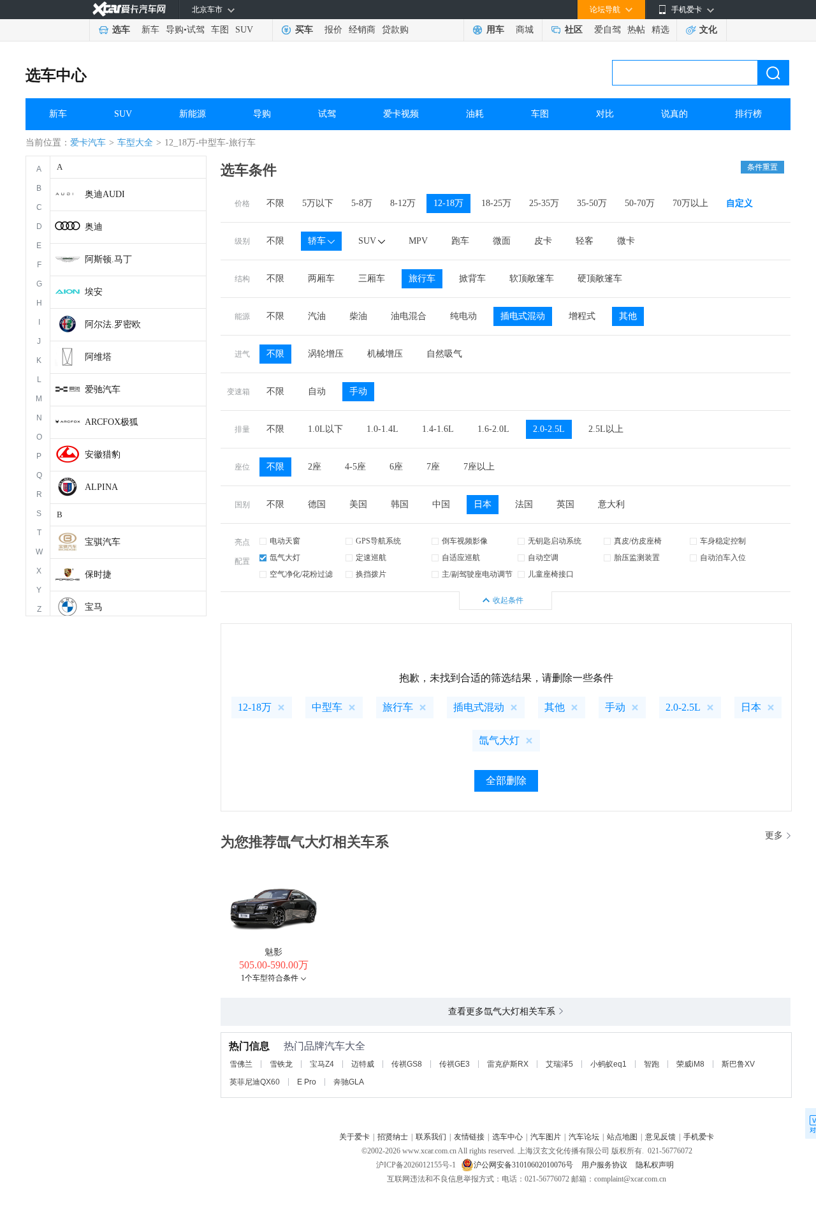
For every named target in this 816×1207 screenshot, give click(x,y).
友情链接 (469, 1136)
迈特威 (362, 1064)
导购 (175, 29)
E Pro (306, 1081)
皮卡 (543, 241)
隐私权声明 (655, 1164)
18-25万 (496, 203)
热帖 (636, 29)
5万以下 (317, 203)
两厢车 (321, 278)
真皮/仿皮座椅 (638, 541)
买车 (304, 29)
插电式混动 (522, 316)
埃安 (94, 292)
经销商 (362, 29)
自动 (317, 391)
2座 (314, 466)
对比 (605, 114)
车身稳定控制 (723, 541)
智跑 (651, 1064)
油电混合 (408, 316)
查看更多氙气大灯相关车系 (501, 1011)
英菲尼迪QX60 (254, 1081)
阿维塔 (98, 357)
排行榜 (748, 114)
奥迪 (94, 227)
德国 (317, 504)
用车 (495, 29)
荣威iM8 (690, 1064)
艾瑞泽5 (559, 1064)
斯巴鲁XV (738, 1064)
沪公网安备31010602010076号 (524, 1164)
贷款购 (395, 29)
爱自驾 (607, 29)
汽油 (317, 316)
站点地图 (622, 1136)
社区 (574, 29)
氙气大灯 (285, 557)
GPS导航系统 (378, 541)
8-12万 (403, 203)
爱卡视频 (401, 114)
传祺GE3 (454, 1064)
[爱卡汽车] (129, 9)
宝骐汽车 (102, 542)
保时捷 (98, 574)
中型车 (327, 707)
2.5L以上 (605, 429)
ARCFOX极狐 (111, 422)
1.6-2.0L (493, 429)
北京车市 (207, 9)
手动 (358, 391)
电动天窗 (285, 541)
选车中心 (56, 75)
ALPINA (101, 487)
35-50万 (592, 203)
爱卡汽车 (88, 142)
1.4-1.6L (438, 429)
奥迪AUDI (105, 194)
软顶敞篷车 (531, 278)
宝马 (94, 607)
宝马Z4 (322, 1064)
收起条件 (508, 600)
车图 (220, 29)
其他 (628, 316)
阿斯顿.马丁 (108, 259)
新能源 (192, 114)
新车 (150, 29)
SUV (244, 29)
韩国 (400, 504)
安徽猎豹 (102, 454)
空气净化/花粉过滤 (301, 574)
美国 (358, 504)
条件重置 (762, 167)
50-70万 (640, 203)
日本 (483, 504)
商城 (525, 29)
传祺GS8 (406, 1064)
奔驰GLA (348, 1081)
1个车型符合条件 (269, 978)
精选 (660, 29)
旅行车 (422, 278)
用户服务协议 (605, 1164)
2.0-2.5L (549, 429)
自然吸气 (444, 354)
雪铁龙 (281, 1064)
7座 (433, 466)
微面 (502, 241)
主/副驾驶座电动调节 (477, 574)
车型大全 (135, 142)
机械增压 (385, 354)
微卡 (626, 241)
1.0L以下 (325, 429)
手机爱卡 (698, 1136)
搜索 (773, 72)
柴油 (358, 316)
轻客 (585, 241)
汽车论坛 (584, 1136)
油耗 (475, 114)
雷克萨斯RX (507, 1064)
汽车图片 (545, 1136)
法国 (524, 504)
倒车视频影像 (465, 541)
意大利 (611, 504)
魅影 (273, 952)
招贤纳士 (392, 1136)
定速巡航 (371, 557)
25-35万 (544, 203)
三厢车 (371, 278)
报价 (333, 29)
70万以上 (690, 203)
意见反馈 (660, 1136)
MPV (418, 241)
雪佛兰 (240, 1064)
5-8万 (361, 203)
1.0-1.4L (382, 429)
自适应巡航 (461, 557)
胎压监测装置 (637, 557)
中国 (441, 504)
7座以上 (479, 466)
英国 (565, 504)
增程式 (582, 316)
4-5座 (355, 466)
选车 (121, 29)
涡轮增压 (326, 354)
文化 (708, 29)
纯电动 (463, 316)
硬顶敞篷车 (600, 278)
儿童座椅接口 (551, 574)
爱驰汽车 (102, 389)
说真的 (674, 114)
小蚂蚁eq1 (608, 1064)
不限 (275, 203)
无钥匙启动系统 (554, 541)
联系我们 (431, 1136)
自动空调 (543, 557)
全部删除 (506, 780)
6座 (396, 466)
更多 (774, 835)
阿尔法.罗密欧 (113, 324)
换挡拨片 (371, 574)
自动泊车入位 (723, 557)
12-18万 (448, 203)
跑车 (460, 241)
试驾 (196, 29)
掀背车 (472, 278)
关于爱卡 (354, 1136)
